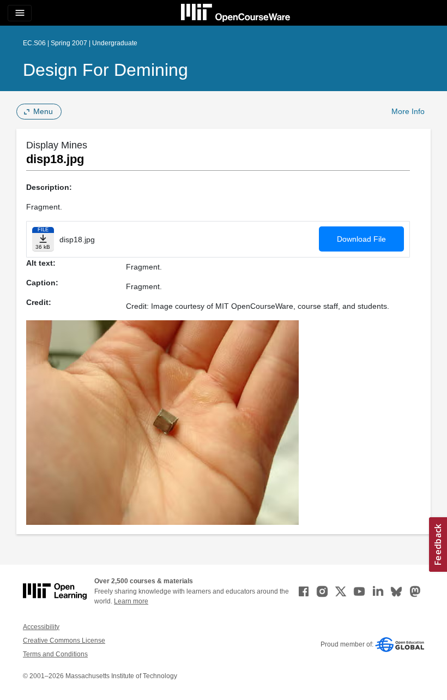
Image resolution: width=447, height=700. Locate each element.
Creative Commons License (64, 640)
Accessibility (41, 627)
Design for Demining (105, 70)
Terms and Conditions (55, 654)
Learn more (131, 601)
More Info (408, 111)
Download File (361, 239)
